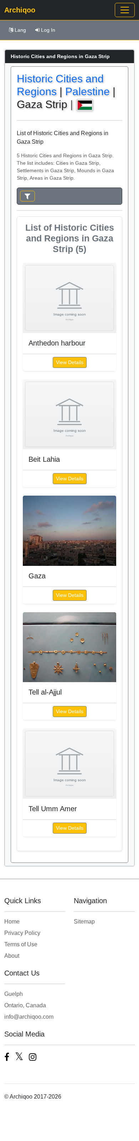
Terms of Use (20, 944)
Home (12, 922)
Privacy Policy (22, 933)
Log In (48, 30)
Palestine (87, 91)
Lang (20, 30)
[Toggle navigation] (125, 10)
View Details (69, 362)
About (11, 956)
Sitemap (84, 922)
